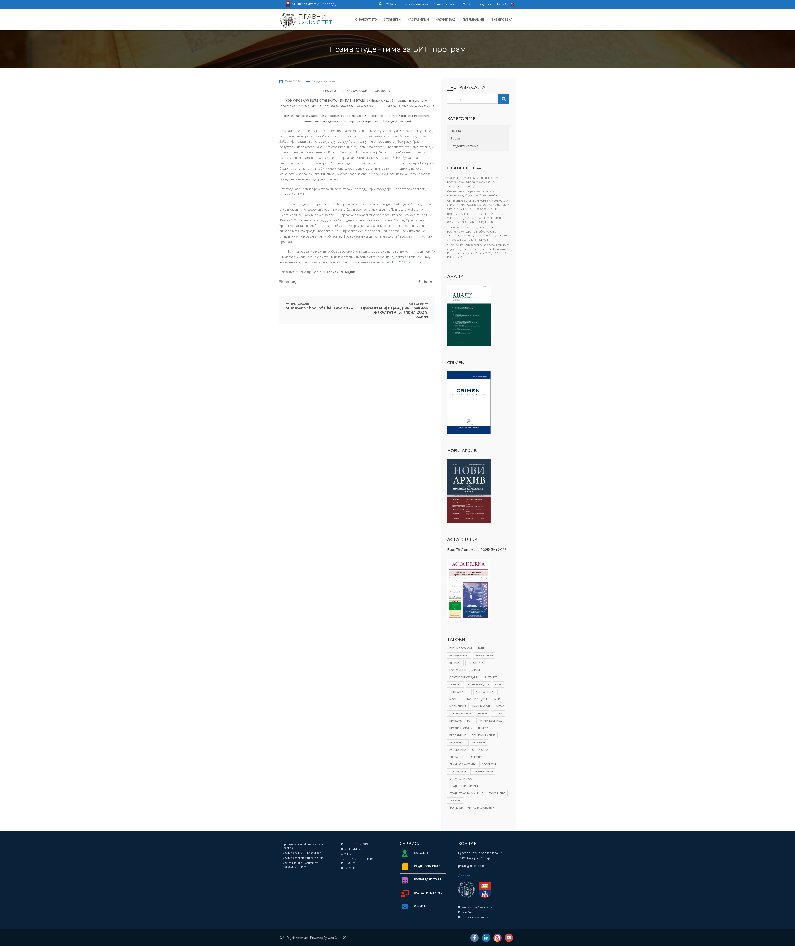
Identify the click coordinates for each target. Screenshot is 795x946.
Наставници (418, 19)
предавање (457, 735)
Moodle (467, 4)
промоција (457, 742)
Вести (455, 138)
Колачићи (464, 912)
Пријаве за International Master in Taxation (303, 846)
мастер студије (477, 699)
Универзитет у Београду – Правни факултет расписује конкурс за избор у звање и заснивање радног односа (475, 182)
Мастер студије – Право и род (302, 853)
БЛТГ (481, 648)
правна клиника (490, 721)
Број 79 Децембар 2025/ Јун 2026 (476, 550)
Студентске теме (464, 146)
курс (498, 684)
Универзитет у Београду (314, 3)
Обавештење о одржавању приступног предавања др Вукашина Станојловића (472, 193)
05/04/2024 (292, 81)
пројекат (478, 742)
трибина (455, 800)
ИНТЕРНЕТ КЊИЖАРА (354, 844)
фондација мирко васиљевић (471, 808)
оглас (500, 706)
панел (482, 713)
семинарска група (462, 764)
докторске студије (463, 677)
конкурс (455, 684)
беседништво (459, 655)
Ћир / (500, 4)
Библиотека (501, 19)
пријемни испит (483, 735)
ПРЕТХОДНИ (320, 305)
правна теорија (460, 728)
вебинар (455, 663)
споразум (489, 764)
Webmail (391, 4)
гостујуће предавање (465, 670)
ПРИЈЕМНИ (348, 868)
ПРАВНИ (315, 19)
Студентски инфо (445, 4)
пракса (483, 728)
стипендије (457, 771)
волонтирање (478, 663)
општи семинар (460, 713)
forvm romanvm (460, 648)
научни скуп (481, 706)
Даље (462, 875)
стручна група (483, 771)
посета (498, 713)
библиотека (484, 655)
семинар (477, 757)
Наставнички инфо (415, 4)
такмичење (497, 793)
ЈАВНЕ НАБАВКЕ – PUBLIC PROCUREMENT (357, 861)
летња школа (485, 692)
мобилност (457, 706)
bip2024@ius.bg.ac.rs (406, 262)
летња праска (459, 692)
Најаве (455, 131)
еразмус (292, 282)
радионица (457, 750)
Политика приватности (473, 917)
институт (490, 677)
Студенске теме (323, 81)
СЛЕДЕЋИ (395, 310)
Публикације (474, 19)
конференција (478, 684)
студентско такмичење (466, 793)
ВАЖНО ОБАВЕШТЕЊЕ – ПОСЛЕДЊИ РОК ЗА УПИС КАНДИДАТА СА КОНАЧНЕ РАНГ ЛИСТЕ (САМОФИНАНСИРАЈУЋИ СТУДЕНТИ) (475, 218)
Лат (507, 4)
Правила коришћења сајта (475, 907)
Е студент (484, 4)
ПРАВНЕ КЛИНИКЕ (352, 849)
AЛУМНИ (346, 854)
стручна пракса (460, 779)
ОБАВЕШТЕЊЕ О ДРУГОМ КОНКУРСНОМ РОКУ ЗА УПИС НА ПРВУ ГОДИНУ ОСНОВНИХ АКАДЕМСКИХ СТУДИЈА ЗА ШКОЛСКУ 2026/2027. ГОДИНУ (478, 204)
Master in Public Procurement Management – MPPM (300, 864)
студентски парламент (465, 786)
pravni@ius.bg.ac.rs (471, 866)
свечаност (457, 757)
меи (497, 699)
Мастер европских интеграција (303, 858)
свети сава (480, 750)
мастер (454, 699)
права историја (460, 721)
